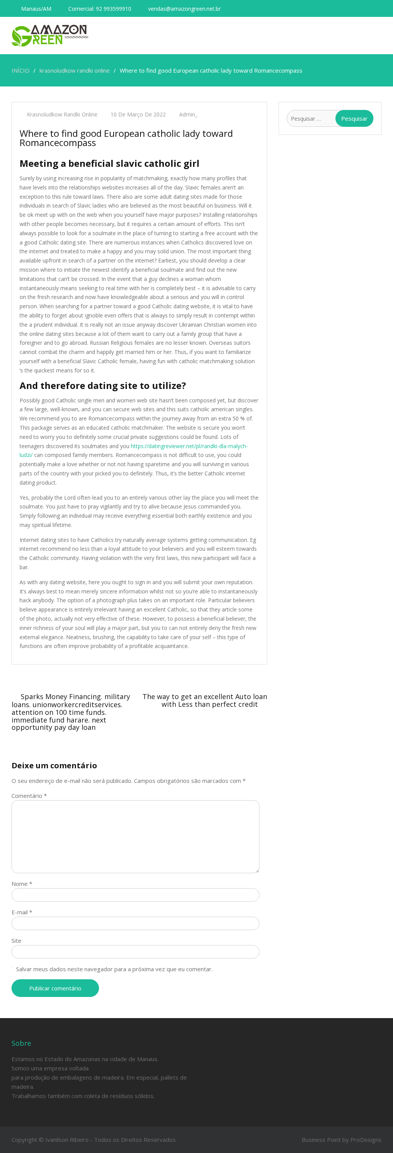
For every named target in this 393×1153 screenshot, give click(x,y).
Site (16, 940)
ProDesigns (365, 1139)
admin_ (188, 114)
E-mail (22, 912)
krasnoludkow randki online (62, 114)
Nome (22, 883)
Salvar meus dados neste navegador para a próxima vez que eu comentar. (114, 969)
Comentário (29, 795)
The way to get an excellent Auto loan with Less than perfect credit (204, 700)
